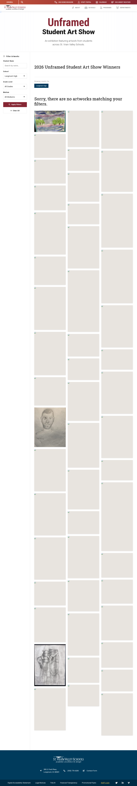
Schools (92, 8)
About (77, 8)
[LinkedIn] (123, 783)
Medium (6, 92)
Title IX (52, 783)
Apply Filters (16, 104)
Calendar (103, 2)
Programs (107, 8)
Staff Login (105, 783)
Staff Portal (86, 2)
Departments (125, 8)
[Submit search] (22, 2)
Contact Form (92, 771)
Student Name (8, 61)
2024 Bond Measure (65, 2)
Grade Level (8, 82)
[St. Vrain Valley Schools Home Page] (68, 762)
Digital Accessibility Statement (19, 783)
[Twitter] (116, 783)
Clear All (16, 111)
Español (10, 2)
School (6, 71)
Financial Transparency (68, 783)
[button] (50, 121)
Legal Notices (40, 783)
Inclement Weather (122, 2)
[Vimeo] (129, 783)
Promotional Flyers (89, 783)
